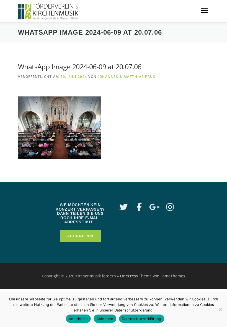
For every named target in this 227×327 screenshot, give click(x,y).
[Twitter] (123, 207)
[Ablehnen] (220, 309)
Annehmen (78, 318)
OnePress (129, 276)
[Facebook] (139, 207)
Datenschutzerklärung (141, 318)
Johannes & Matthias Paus (126, 76)
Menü (204, 10)
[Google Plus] (154, 207)
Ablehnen (105, 318)
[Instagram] (170, 207)
